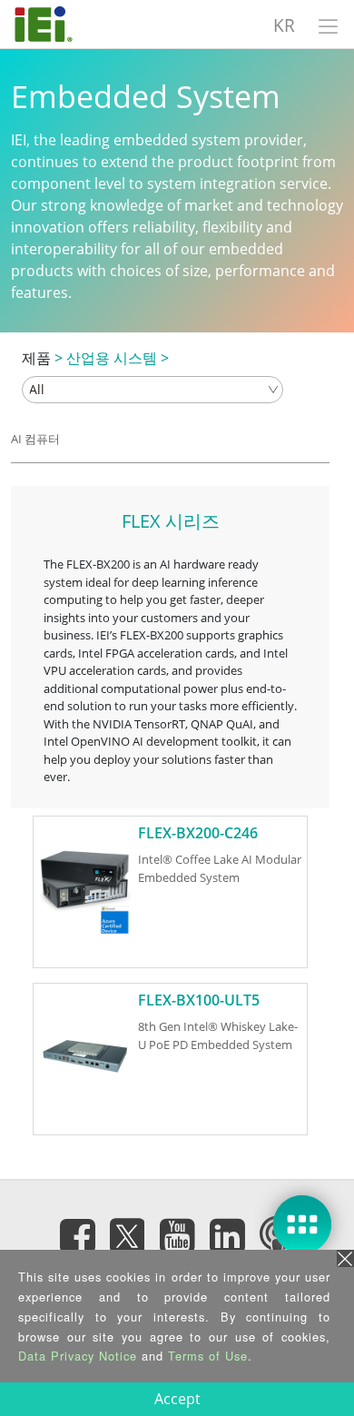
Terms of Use (208, 1355)
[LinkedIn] (227, 1236)
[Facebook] (77, 1236)
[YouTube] (177, 1236)
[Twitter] (127, 1231)
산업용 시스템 (111, 358)
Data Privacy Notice (77, 1355)
